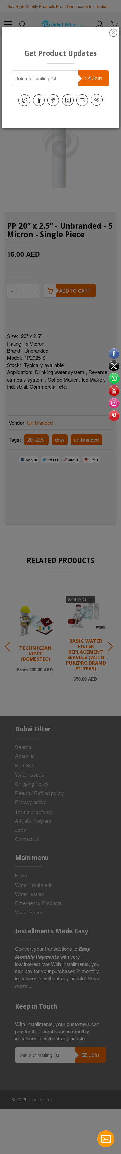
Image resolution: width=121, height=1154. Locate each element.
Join (97, 78)
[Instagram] (68, 100)
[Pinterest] (53, 100)
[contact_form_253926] (105, 1138)
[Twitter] (24, 100)
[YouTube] (82, 100)
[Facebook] (39, 100)
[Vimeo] (97, 100)
